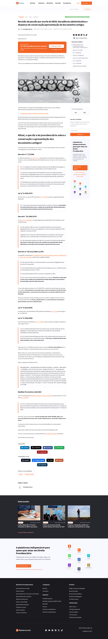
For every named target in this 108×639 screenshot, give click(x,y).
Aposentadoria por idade (22, 588)
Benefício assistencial (22, 599)
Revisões (58, 3)
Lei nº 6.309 (43, 197)
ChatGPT (26, 460)
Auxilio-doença (20, 591)
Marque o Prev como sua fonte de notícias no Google (78, 17)
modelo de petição (51, 434)
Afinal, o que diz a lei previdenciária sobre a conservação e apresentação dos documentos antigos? (80, 46)
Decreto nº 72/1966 (77, 50)
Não (84, 113)
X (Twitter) (37, 448)
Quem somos (72, 606)
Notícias (32, 3)
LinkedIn (25, 448)
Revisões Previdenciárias (49, 612)
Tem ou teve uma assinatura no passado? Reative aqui (80, 174)
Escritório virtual (73, 599)
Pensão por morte (21, 607)
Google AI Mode (39, 460)
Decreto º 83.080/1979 (78, 55)
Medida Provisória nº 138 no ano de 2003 (41, 396)
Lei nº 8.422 (54, 311)
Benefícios (50, 3)
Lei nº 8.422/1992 (77, 61)
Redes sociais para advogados (77, 588)
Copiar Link (43, 452)
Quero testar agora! (77, 168)
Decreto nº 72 (34, 158)
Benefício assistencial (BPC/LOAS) (52, 601)
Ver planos (85, 3)
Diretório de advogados (75, 596)
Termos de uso (73, 614)
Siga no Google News (81, 38)
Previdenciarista (27, 29)
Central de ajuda (73, 612)
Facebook (49, 448)
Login (78, 3)
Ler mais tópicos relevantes (26, 532)
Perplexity (43, 465)
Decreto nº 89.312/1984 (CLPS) (80, 58)
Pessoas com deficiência (49, 609)
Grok (51, 460)
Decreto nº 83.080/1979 (26, 220)
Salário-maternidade (21, 602)
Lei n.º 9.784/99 (39, 322)
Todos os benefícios (21, 612)
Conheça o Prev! (56, 46)
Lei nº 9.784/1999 (77, 63)
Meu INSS (45, 604)
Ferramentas (67, 3)
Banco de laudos (73, 591)
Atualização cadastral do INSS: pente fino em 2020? (34, 113)
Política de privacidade (75, 617)
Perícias (45, 606)
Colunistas (41, 3)
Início (26, 17)
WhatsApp (60, 448)
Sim (76, 113)
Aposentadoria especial (22, 604)
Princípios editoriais (74, 609)
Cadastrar (80, 134)
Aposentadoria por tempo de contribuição (27, 594)
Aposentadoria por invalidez (23, 596)
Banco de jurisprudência (75, 594)
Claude (60, 460)
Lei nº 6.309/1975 (77, 53)
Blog (30, 17)
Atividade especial (47, 598)
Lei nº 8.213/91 (24, 397)
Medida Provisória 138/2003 (79, 66)
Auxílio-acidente (20, 610)
